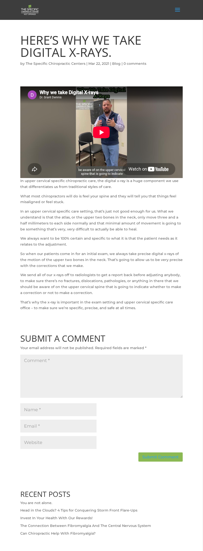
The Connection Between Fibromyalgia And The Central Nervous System (85, 525)
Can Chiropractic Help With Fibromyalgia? (58, 533)
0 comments (135, 63)
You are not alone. (36, 503)
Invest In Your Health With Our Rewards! (56, 518)
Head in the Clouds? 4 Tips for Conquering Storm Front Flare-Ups (78, 510)
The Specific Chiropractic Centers (55, 63)
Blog (116, 63)
